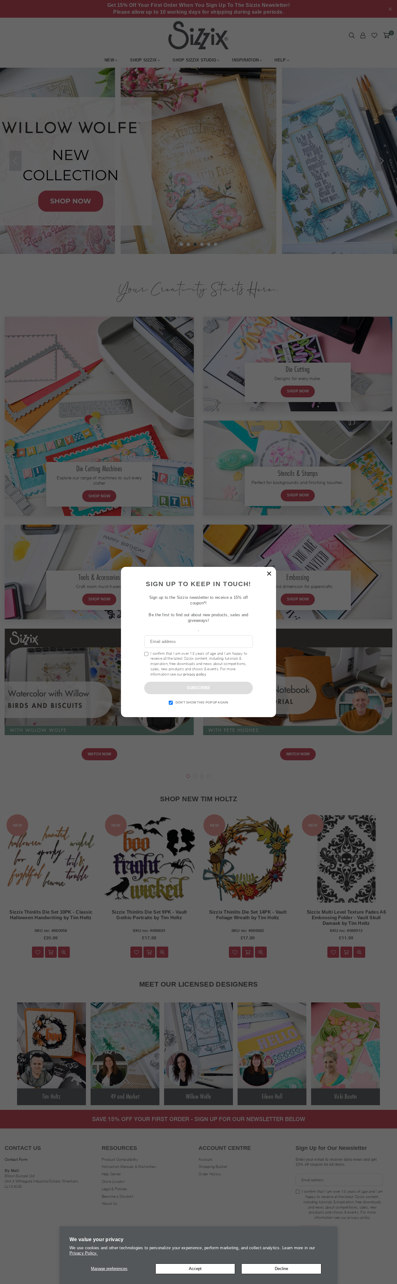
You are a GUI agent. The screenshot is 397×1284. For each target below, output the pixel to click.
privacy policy (194, 674)
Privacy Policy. (83, 1253)
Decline (281, 1268)
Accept (195, 1268)
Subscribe (198, 687)
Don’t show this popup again (202, 702)
